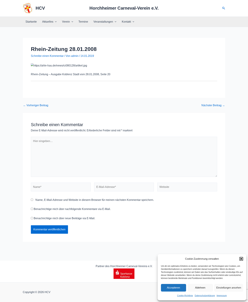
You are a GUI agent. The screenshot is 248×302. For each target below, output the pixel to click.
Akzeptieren (173, 287)
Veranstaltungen (103, 21)
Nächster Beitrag (213, 105)
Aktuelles (47, 21)
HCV (40, 8)
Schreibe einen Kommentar (47, 55)
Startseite (31, 21)
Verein (66, 21)
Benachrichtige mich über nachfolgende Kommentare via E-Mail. (72, 209)
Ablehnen (200, 287)
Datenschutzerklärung (205, 295)
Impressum (222, 295)
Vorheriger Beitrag (35, 105)
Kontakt (126, 21)
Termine (83, 21)
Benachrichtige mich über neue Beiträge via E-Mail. (64, 218)
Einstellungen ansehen (228, 287)
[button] (241, 259)
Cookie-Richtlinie (185, 295)
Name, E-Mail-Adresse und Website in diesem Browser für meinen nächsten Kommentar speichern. (94, 199)
